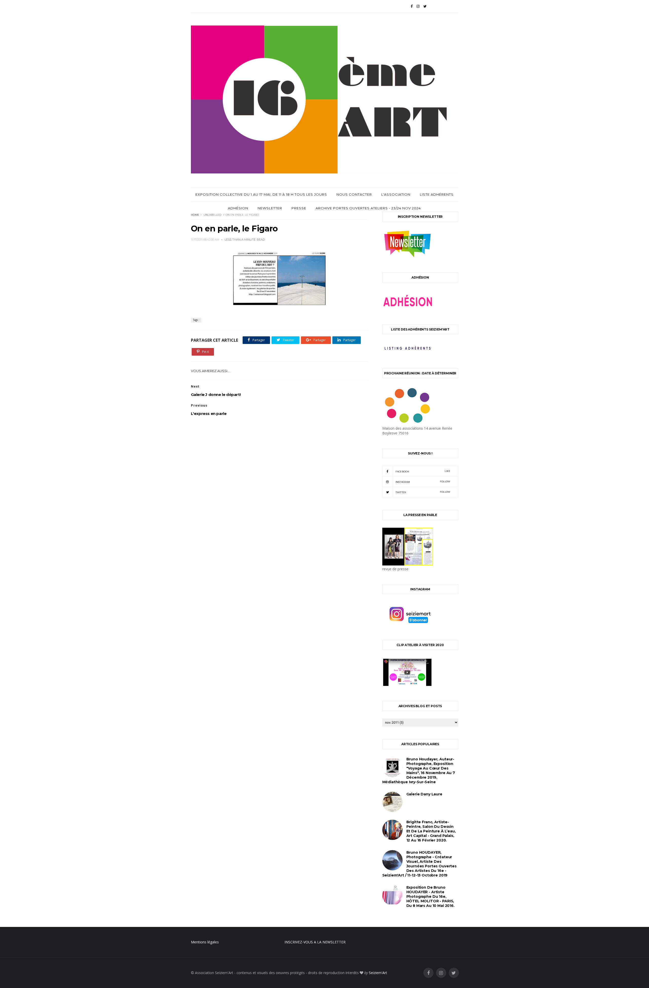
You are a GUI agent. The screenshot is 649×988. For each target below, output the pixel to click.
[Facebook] (412, 6)
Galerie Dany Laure (424, 794)
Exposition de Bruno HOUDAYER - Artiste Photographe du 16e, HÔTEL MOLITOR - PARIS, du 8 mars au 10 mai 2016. (430, 896)
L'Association (395, 194)
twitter (422, 492)
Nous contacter (354, 194)
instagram (422, 481)
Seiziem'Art (378, 972)
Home (195, 214)
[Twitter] (425, 6)
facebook (422, 471)
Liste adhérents (437, 194)
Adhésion (238, 208)
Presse (299, 208)
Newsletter (270, 208)
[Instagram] (418, 6)
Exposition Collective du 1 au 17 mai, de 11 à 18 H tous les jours (261, 194)
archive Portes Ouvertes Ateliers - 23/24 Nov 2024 (368, 208)
